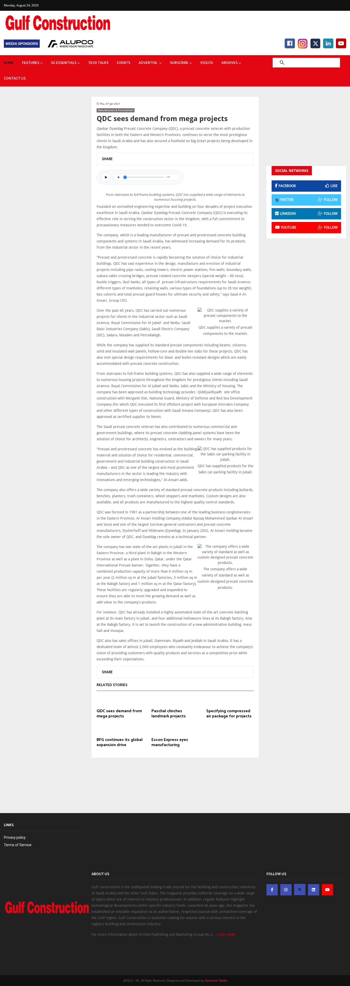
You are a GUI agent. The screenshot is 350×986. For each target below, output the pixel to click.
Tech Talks (98, 63)
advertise (148, 63)
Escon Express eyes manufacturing (169, 742)
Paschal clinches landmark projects (168, 714)
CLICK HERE (226, 934)
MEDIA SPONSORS (22, 44)
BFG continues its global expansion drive (119, 742)
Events (123, 63)
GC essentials (63, 63)
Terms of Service (18, 845)
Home (9, 63)
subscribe (179, 63)
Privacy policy (15, 837)
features (30, 63)
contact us (15, 79)
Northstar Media (216, 980)
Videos (206, 63)
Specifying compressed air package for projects (229, 714)
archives (229, 63)
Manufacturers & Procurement (115, 110)
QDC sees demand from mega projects (119, 714)
